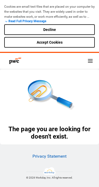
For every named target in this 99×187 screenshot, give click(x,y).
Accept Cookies (50, 42)
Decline (49, 30)
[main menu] (90, 61)
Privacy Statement (49, 156)
